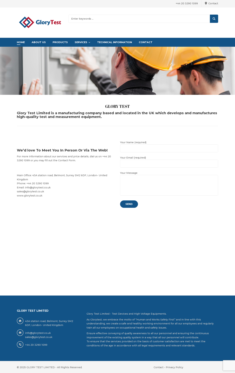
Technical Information (114, 42)
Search (214, 19)
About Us (39, 42)
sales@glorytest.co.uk (38, 337)
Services (81, 42)
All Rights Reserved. (69, 367)
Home (21, 42)
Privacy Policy (174, 367)
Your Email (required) (133, 157)
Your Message (128, 172)
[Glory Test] (40, 22)
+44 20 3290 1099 (187, 3)
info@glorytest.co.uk (38, 333)
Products (60, 42)
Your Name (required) (133, 142)
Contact (213, 3)
